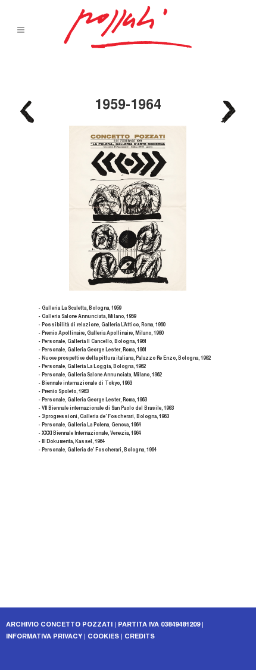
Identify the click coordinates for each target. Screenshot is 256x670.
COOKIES (103, 637)
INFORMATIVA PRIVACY (44, 637)
